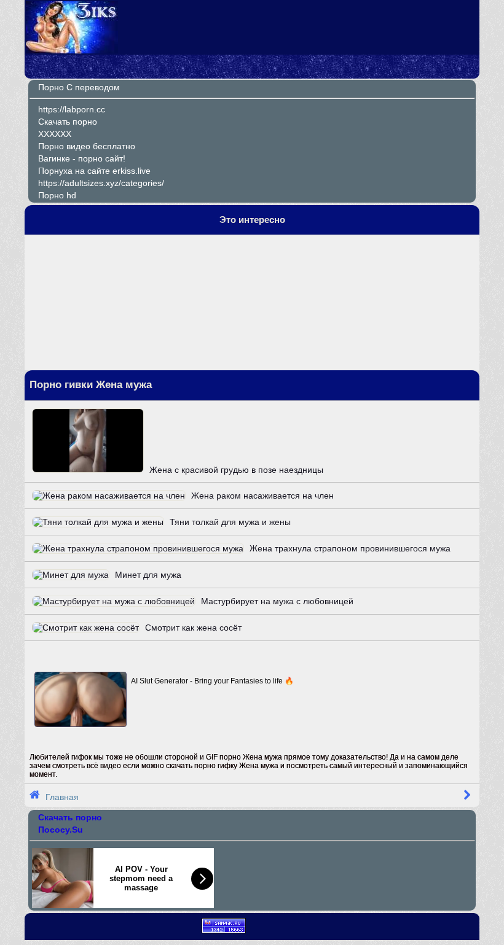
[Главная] (72, 50)
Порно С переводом (79, 87)
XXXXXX (54, 134)
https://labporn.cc (71, 109)
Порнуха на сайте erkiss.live (94, 171)
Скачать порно (67, 121)
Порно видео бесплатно (86, 146)
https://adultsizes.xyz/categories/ (101, 183)
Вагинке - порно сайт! (81, 158)
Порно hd (57, 195)
